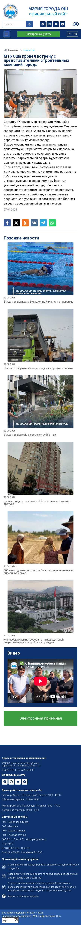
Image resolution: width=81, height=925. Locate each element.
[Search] (29, 24)
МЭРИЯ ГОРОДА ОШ (48, 8)
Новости (29, 50)
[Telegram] (62, 24)
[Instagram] (49, 24)
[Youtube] (56, 24)
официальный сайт (48, 14)
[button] (6, 34)
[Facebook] (43, 24)
